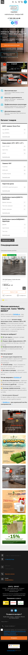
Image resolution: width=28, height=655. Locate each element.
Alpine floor (13, 150)
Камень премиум (13, 209)
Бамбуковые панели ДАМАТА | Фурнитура (12, 198)
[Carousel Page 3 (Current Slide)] (5, 300)
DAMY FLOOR (13, 146)
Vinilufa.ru (17, 377)
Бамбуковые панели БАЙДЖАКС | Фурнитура (13, 220)
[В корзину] (24, 288)
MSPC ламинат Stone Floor (11, 126)
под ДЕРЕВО (13, 129)
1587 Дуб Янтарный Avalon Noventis (11, 279)
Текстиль (13, 231)
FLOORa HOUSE (13, 173)
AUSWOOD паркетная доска (13, 187)
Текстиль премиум (13, 206)
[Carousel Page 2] (2, 300)
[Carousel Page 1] (1, 300)
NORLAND (13, 170)
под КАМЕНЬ (13, 133)
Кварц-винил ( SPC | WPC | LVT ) (12, 143)
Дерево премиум (13, 202)
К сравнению (8, 295)
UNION (13, 153)
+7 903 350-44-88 (14, 18)
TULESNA (13, 166)
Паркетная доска (8, 184)
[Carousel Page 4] (6, 300)
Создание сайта (11, 650)
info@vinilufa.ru (9, 580)
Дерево (13, 224)
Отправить (14, 638)
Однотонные (13, 228)
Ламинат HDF (6, 163)
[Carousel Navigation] (24, 70)
